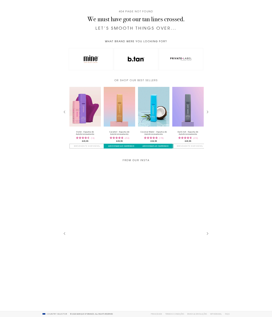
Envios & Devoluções (197, 314)
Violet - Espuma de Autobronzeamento (85, 133)
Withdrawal (216, 314)
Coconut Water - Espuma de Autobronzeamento (154, 133)
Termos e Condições (174, 314)
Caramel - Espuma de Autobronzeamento (119, 133)
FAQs (227, 314)
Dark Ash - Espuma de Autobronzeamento (188, 133)
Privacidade (156, 314)
